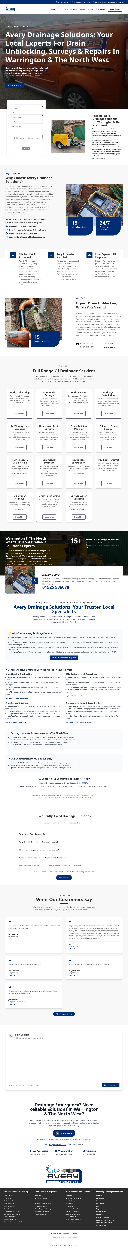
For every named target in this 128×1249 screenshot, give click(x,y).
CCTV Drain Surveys (41, 1206)
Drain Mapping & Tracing (43, 1209)
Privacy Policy (56, 1245)
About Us (99, 1196)
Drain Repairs (69, 1196)
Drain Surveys (39, 1196)
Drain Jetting (8, 1198)
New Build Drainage (71, 1217)
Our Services (100, 1198)
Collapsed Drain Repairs (73, 1198)
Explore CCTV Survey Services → (77, 696)
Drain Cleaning (8, 1196)
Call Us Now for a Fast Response (64, 658)
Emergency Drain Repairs (104, 1223)
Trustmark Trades (71, 1237)
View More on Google (64, 1014)
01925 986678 (63, 2)
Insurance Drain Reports (42, 1211)
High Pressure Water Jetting (35, 202)
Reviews (98, 1201)
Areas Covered (71, 9)
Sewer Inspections (40, 1201)
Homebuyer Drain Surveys (43, 1203)
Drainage (95, 140)
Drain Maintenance (10, 1217)
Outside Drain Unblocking (12, 1211)
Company (82, 9)
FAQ (97, 1206)
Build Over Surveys (41, 1198)
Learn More (19, 413)
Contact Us (99, 1214)
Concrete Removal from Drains (13, 1222)
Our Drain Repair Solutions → (16, 722)
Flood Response (101, 1225)
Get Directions (112, 1085)
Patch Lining (69, 1203)
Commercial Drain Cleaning (12, 1214)
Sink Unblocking (9, 1203)
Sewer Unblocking (9, 1209)
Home (52, 9)
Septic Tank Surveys (41, 1214)
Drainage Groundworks (72, 1222)
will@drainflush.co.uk (82, 2)
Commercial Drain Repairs (73, 1209)
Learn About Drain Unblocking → (17, 698)
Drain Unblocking (9, 1201)
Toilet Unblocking (9, 1206)
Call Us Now (64, 877)
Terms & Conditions (69, 1245)
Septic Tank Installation (72, 1214)
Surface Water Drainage (73, 1219)
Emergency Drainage (102, 1217)
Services (60, 9)
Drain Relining (70, 1201)
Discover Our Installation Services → (79, 722)
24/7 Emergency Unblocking (105, 1220)
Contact (91, 9)
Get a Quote (115, 9)
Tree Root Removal (10, 1219)
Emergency (100, 9)
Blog (97, 1209)
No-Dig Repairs (70, 1206)
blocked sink (101, 316)
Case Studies (100, 1203)
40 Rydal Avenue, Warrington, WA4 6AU (110, 2)
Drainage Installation (72, 1211)
